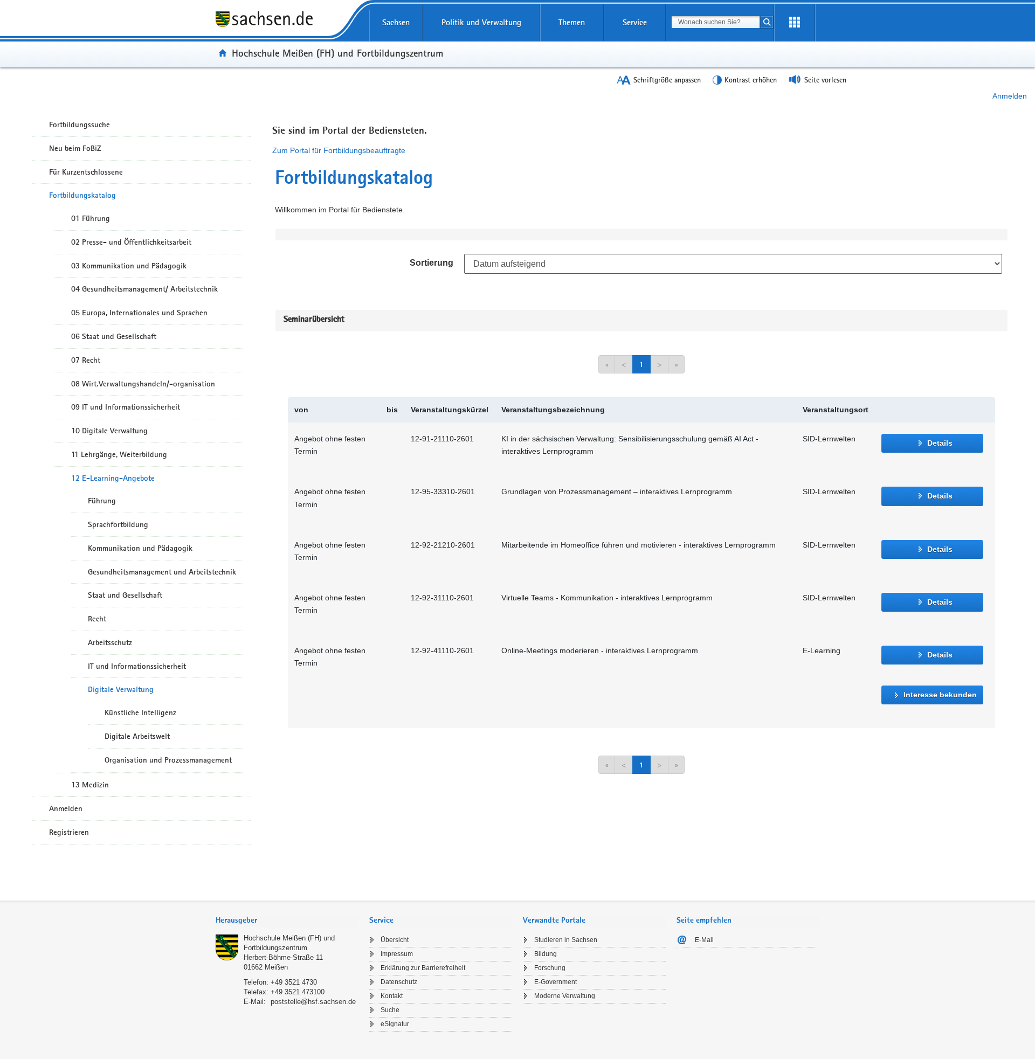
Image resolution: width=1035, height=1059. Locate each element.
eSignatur (395, 1024)
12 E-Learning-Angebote (113, 478)
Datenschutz (399, 982)
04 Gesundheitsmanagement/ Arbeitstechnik (144, 289)
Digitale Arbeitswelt (137, 736)
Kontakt (392, 996)
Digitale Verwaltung (121, 689)
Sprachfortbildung (118, 524)
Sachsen (396, 22)
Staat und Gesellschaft (125, 595)
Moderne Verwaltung (564, 996)
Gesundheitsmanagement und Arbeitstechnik (162, 572)
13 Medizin (90, 785)
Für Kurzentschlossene (86, 172)
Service (635, 22)
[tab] (287, 921)
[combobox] (715, 22)
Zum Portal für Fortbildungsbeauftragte (338, 150)
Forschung (549, 968)
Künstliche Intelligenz (140, 712)
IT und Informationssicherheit (137, 666)
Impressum (397, 954)
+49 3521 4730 (294, 982)
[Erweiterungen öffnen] (795, 22)
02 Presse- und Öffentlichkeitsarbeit (131, 242)
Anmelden (1009, 96)
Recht (97, 619)
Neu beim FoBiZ (75, 148)
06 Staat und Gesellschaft (113, 336)
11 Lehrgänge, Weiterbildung (119, 454)
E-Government (555, 982)
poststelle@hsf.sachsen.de (313, 1002)
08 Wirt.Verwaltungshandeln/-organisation (143, 384)
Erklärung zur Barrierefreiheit (423, 968)
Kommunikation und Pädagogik (140, 548)
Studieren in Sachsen (565, 940)
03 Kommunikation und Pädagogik (129, 266)
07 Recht (85, 360)
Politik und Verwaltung (481, 22)
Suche (390, 1010)
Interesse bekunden (940, 694)
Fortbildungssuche (79, 124)
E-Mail (704, 940)
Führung (102, 501)
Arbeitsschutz (110, 642)
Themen (571, 22)
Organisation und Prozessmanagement (168, 760)
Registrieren (69, 832)
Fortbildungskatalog (82, 195)
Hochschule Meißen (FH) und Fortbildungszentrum (337, 52)
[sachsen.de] (287, 26)
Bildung (545, 954)
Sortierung (431, 262)
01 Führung (90, 218)
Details (940, 443)
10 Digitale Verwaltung (109, 430)
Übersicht (395, 940)
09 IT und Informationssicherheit (125, 407)
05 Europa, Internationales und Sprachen (139, 312)
